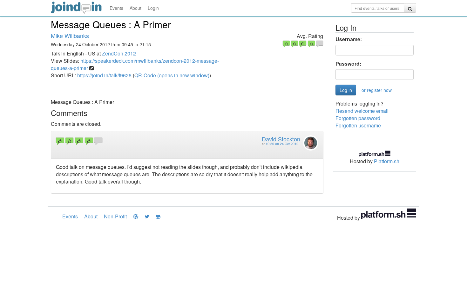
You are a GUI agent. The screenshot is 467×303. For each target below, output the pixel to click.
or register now (377, 90)
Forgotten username (358, 125)
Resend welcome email (362, 110)
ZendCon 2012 (119, 53)
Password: (348, 63)
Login (153, 8)
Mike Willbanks (70, 35)
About (135, 8)
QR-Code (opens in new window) (171, 75)
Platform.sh (386, 161)
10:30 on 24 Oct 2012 (282, 143)
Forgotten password (357, 118)
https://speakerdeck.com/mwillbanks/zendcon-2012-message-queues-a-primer (135, 64)
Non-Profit (115, 216)
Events (116, 8)
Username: (348, 39)
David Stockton (281, 139)
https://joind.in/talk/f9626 (104, 75)
